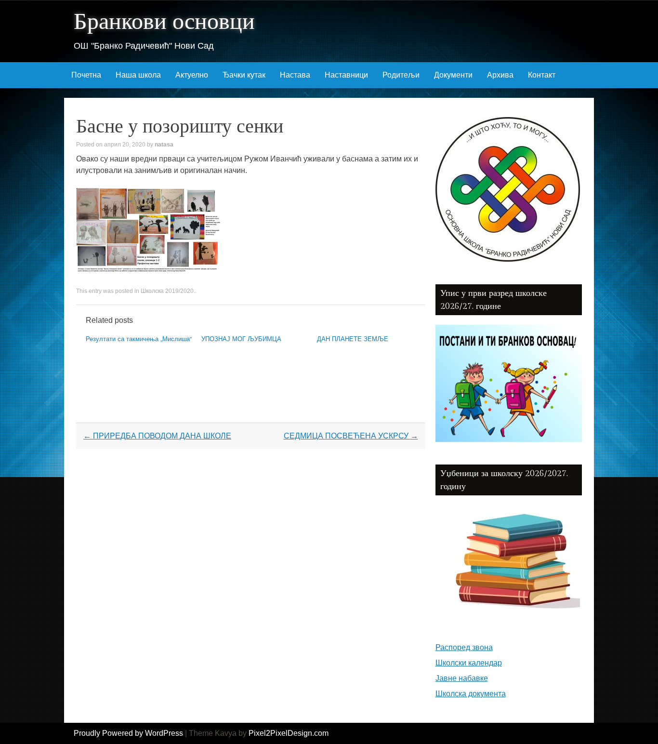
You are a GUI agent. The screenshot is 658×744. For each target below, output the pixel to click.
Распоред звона (464, 647)
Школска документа (470, 694)
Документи (453, 75)
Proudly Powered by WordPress (128, 733)
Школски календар (468, 663)
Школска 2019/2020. (168, 291)
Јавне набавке (461, 678)
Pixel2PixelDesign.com (289, 733)
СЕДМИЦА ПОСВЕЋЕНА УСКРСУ (351, 436)
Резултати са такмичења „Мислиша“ (139, 338)
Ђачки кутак (244, 75)
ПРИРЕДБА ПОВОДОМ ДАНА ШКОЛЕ (157, 436)
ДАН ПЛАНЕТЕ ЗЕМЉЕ (352, 338)
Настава (295, 75)
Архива (500, 75)
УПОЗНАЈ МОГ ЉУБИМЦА (241, 338)
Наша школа (138, 75)
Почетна (86, 75)
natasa (164, 144)
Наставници (346, 75)
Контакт (541, 75)
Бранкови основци (164, 22)
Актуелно (191, 75)
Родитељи (401, 75)
